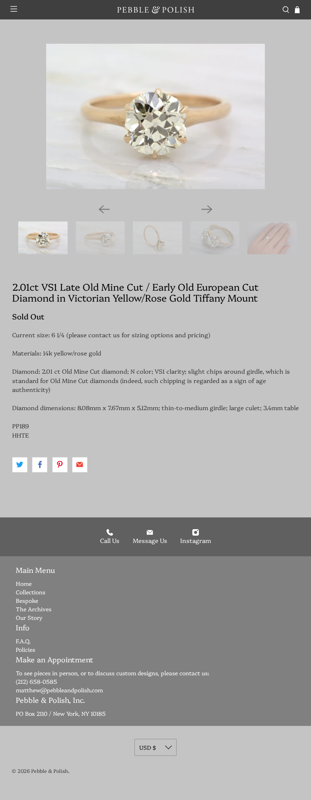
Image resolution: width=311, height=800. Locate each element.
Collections (30, 592)
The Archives (33, 609)
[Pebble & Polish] (155, 9)
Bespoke (27, 600)
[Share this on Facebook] (39, 464)
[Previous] (104, 209)
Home (24, 583)
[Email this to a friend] (79, 464)
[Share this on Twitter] (20, 464)
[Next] (207, 209)
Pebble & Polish (49, 770)
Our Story (29, 617)
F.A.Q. (23, 641)
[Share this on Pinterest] (60, 464)
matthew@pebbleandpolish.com (59, 690)
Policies (25, 649)
